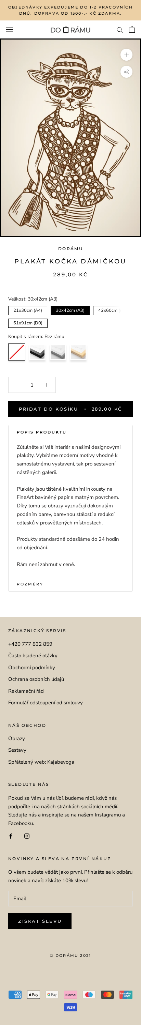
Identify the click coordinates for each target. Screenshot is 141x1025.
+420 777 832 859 (30, 644)
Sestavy (17, 750)
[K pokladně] (132, 29)
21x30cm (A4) (28, 309)
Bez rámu (16, 352)
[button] (70, 432)
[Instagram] (26, 835)
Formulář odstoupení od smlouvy (45, 702)
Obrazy (16, 738)
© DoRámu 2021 (70, 955)
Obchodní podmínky (31, 667)
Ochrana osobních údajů (36, 679)
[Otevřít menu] (9, 29)
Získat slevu (40, 921)
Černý (37, 352)
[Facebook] (10, 835)
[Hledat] (120, 29)
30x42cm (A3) (70, 309)
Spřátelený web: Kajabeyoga (41, 762)
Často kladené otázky (32, 655)
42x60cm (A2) (113, 309)
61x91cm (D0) (28, 322)
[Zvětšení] (126, 55)
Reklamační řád (26, 691)
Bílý (57, 352)
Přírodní (78, 352)
